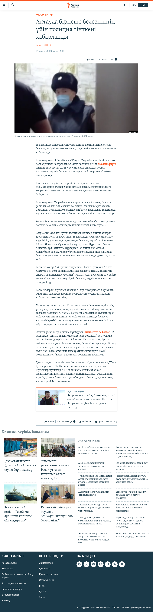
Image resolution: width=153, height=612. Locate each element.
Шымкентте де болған (97, 332)
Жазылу (6, 600)
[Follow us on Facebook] (79, 564)
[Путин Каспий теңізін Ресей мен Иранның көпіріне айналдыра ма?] (20, 493)
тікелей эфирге (107, 164)
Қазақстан (44, 569)
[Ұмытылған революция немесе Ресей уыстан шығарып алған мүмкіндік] (58, 447)
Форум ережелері (11, 595)
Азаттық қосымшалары (14, 583)
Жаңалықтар (46, 563)
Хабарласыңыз (9, 563)
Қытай (42, 591)
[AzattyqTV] (125, 5)
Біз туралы (7, 569)
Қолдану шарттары (12, 589)
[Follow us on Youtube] (93, 564)
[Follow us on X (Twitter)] (86, 564)
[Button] (90, 60)
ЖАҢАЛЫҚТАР (44, 15)
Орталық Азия (46, 580)
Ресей (42, 586)
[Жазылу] (122, 564)
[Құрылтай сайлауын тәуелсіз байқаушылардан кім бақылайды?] (58, 493)
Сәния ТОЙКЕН (44, 45)
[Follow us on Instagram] (100, 564)
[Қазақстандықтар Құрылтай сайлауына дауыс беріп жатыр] (20, 447)
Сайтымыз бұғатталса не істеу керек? (17, 576)
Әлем (42, 597)
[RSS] (115, 564)
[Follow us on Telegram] (108, 564)
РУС (134, 5)
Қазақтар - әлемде (48, 574)
